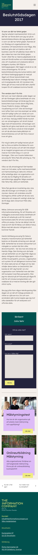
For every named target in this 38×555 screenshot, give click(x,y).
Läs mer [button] (27, 431)
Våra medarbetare (9, 521)
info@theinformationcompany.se (15, 519)
